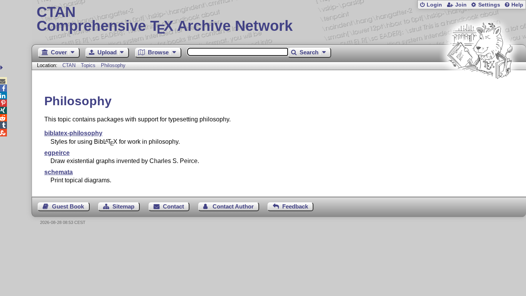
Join (461, 5)
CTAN (68, 65)
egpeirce (57, 153)
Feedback (295, 206)
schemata (58, 172)
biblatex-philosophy (73, 133)
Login (434, 5)
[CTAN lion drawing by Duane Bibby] (480, 93)
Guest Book (68, 206)
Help (517, 5)
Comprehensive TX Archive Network (165, 19)
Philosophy (113, 65)
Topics (89, 65)
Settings (489, 5)
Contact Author (233, 206)
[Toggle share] (2, 67)
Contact (173, 206)
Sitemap (123, 206)
